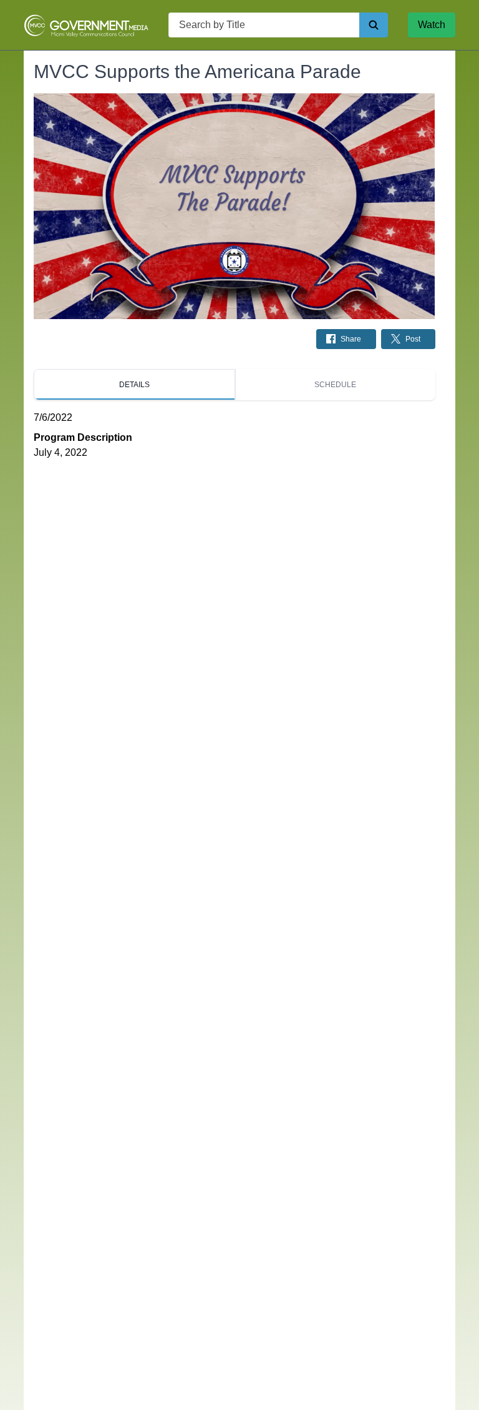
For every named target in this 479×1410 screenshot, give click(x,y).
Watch (431, 24)
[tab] (134, 384)
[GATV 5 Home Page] (86, 25)
